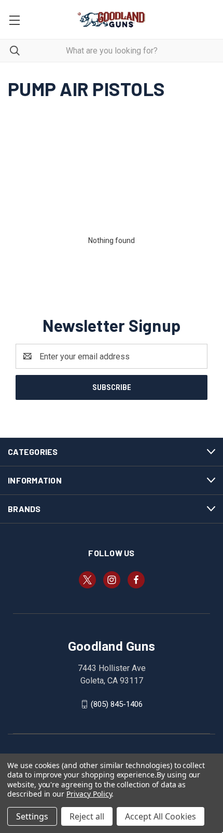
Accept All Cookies (160, 816)
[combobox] (111, 50)
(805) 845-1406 (117, 704)
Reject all (86, 816)
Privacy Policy (89, 794)
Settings (32, 816)
